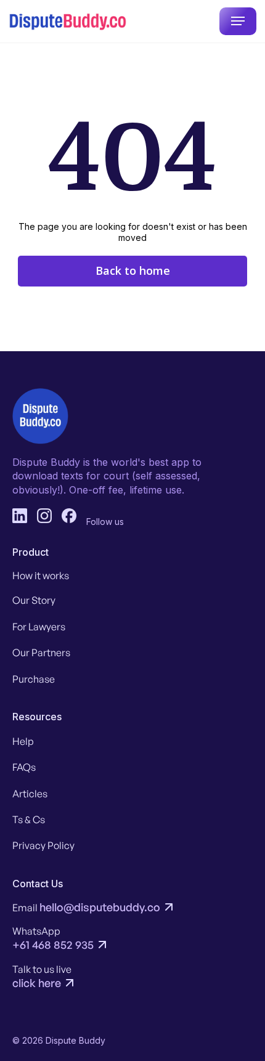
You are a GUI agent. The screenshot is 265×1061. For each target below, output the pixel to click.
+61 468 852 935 (53, 944)
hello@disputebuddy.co (99, 907)
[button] (237, 21)
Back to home (133, 270)
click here (36, 983)
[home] (68, 21)
